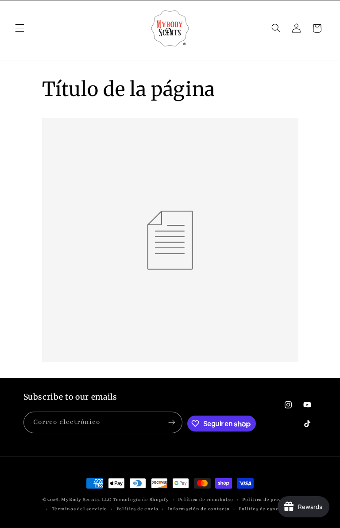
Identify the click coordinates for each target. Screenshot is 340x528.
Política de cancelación (268, 509)
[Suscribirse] (172, 422)
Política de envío (137, 509)
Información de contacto (199, 509)
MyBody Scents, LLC (86, 500)
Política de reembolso (205, 500)
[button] (19, 28)
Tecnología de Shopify (141, 500)
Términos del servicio (79, 509)
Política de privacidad (270, 500)
